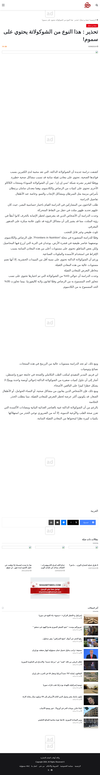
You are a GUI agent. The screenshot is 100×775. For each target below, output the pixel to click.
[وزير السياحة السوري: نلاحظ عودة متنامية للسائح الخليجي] (91, 723)
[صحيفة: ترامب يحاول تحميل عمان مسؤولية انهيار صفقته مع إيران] (91, 654)
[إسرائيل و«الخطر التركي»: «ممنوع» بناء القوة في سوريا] (91, 619)
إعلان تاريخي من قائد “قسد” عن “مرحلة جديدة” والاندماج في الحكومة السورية (51, 662)
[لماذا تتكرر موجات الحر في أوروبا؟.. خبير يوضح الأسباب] (91, 712)
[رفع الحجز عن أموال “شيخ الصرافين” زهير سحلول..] (91, 642)
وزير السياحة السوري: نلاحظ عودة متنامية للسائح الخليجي (60, 720)
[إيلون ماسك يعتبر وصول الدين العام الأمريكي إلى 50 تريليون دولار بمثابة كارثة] (91, 700)
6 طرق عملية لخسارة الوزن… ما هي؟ (83, 565)
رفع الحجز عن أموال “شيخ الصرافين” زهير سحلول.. (62, 639)
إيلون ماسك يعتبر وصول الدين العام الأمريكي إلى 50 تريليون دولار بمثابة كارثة (52, 697)
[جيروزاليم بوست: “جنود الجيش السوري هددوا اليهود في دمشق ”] (91, 630)
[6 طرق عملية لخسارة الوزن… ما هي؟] (83, 554)
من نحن (42, 766)
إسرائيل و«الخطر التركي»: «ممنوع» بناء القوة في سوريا (60, 615)
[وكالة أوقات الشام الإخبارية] (87, 5)
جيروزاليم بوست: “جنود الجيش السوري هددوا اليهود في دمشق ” (57, 627)
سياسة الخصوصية (66, 766)
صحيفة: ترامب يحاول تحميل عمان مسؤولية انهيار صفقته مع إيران (57, 650)
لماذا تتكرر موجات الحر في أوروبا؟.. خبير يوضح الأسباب (61, 708)
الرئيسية (93, 20)
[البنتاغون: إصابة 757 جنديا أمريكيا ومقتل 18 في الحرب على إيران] (91, 677)
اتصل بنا (34, 766)
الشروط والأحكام (52, 766)
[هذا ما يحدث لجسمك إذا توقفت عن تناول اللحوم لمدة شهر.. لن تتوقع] (16, 554)
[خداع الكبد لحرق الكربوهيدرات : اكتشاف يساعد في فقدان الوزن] (50, 554)
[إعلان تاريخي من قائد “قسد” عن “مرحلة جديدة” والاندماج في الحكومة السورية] (91, 665)
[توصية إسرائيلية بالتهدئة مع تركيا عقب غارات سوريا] (91, 689)
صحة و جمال (84, 20)
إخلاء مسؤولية (24, 766)
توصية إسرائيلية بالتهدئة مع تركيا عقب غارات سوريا (62, 685)
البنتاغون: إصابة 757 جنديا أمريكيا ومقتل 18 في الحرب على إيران (57, 673)
